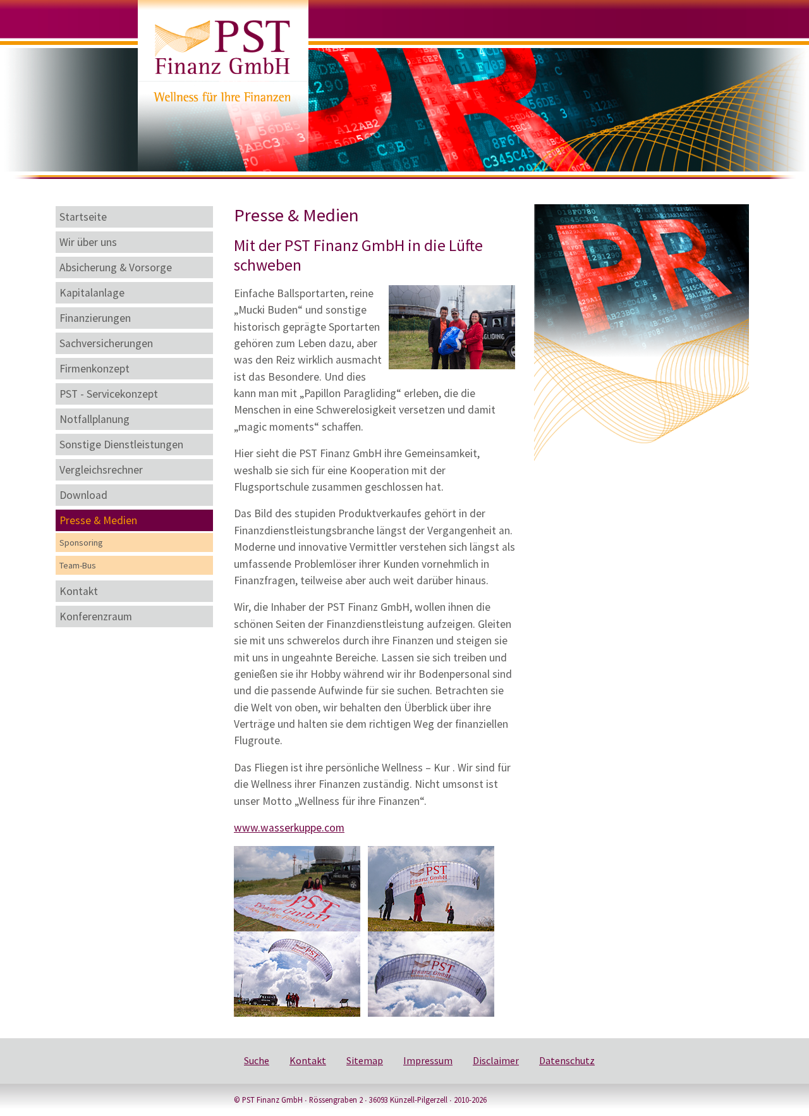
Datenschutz (567, 1060)
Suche (256, 1060)
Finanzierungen (95, 318)
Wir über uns (88, 242)
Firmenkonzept (94, 369)
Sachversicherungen (106, 343)
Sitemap (364, 1060)
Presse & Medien (98, 520)
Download (83, 495)
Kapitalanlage (92, 293)
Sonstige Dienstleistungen (121, 444)
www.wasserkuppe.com (289, 828)
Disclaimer (496, 1060)
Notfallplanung (94, 419)
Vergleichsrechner (101, 470)
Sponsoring (81, 542)
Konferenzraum (95, 616)
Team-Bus (77, 565)
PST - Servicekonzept (108, 394)
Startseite (83, 217)
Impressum (428, 1060)
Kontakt (78, 591)
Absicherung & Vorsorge (115, 267)
